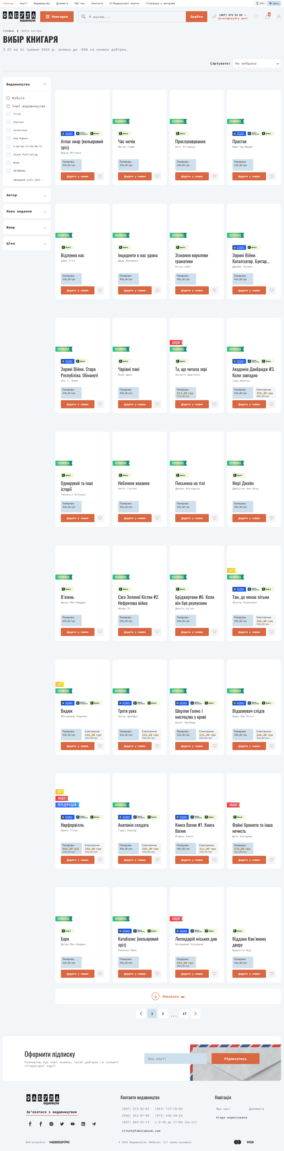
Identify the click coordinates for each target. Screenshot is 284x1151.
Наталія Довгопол (187, 374)
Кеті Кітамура (185, 146)
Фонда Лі (124, 608)
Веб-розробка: (36, 1142)
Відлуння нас (72, 255)
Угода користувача (231, 1117)
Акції (23, 3)
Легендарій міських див (196, 939)
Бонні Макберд (185, 722)
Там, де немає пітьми (250, 597)
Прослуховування (190, 141)
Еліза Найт (183, 266)
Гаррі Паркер (127, 830)
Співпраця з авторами (160, 3)
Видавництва (42, 3)
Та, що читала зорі (191, 369)
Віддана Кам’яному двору (249, 942)
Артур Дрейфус (128, 716)
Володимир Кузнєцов (189, 944)
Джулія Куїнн (184, 608)
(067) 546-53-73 (135, 1122)
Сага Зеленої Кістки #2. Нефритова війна (138, 600)
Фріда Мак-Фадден (73, 602)
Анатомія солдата (133, 825)
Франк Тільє (69, 830)
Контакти (97, 3)
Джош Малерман (128, 260)
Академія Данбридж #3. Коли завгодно (253, 372)
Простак (239, 141)
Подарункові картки (126, 3)
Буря (65, 939)
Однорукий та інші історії (77, 486)
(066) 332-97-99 (135, 1115)
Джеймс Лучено (242, 266)
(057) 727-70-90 (168, 1109)
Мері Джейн (243, 483)
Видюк (66, 711)
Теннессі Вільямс (73, 494)
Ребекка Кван (127, 950)
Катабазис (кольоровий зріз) (138, 942)
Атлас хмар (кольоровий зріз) (82, 144)
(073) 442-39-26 (168, 1115)
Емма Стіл (68, 260)
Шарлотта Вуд (241, 950)
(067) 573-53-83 (135, 1109)
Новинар (8, 3)
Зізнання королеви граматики (191, 258)
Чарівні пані (128, 369)
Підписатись (235, 1058)
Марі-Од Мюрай (242, 146)
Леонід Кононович (244, 602)
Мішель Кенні (184, 836)
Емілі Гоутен (127, 488)
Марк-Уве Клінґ (243, 716)
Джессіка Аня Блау (245, 488)
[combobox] (257, 63)
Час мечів (126, 141)
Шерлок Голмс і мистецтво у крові (190, 714)
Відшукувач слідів (248, 711)
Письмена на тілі (190, 483)
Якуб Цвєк (125, 374)
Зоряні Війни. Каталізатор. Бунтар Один (249, 258)
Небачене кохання (133, 483)
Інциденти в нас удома (138, 255)
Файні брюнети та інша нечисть (252, 828)
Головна (8, 30)
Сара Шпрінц (240, 380)
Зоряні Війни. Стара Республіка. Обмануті (79, 372)
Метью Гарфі (126, 146)
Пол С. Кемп (69, 380)
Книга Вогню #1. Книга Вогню (194, 828)
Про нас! (223, 1109)
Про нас (80, 3)
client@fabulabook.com (141, 1131)
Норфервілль (72, 825)
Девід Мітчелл (71, 152)
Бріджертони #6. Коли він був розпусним (194, 600)
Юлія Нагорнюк (242, 836)
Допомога (62, 3)
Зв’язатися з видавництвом (51, 1112)
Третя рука (127, 711)
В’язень (67, 597)
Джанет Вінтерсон (187, 488)
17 (185, 1013)
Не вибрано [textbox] (246, 63)
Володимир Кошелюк (74, 716)
